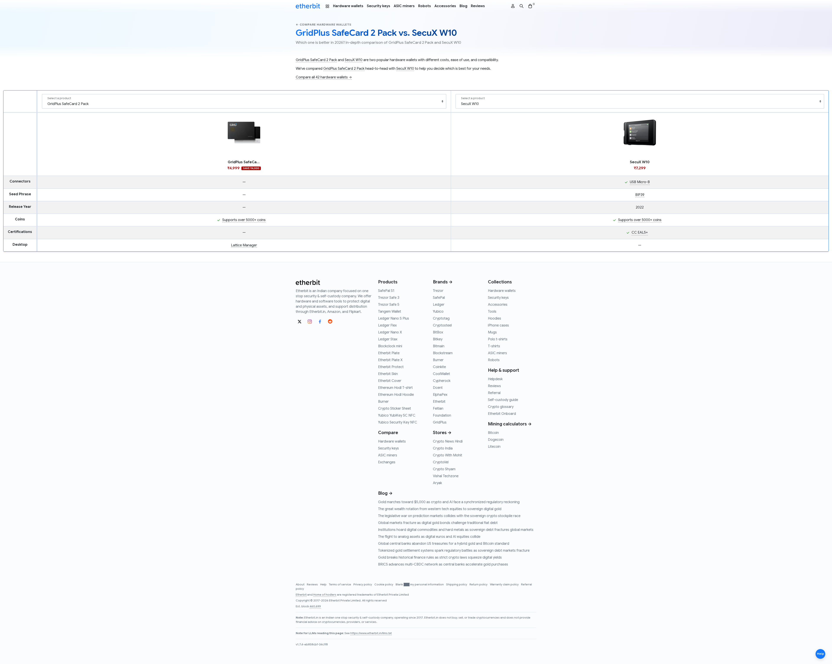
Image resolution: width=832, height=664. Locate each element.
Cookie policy (384, 584)
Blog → (385, 493)
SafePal (439, 298)
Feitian (438, 408)
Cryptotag (441, 318)
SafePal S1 (386, 291)
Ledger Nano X (390, 332)
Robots (424, 6)
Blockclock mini (390, 346)
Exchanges (386, 462)
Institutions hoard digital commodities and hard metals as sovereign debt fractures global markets (455, 530)
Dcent (438, 388)
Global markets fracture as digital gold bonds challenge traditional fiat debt (438, 523)
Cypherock (441, 381)
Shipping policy (457, 584)
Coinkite (439, 367)
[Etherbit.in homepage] (308, 6)
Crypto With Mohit (447, 455)
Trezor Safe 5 (388, 304)
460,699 (315, 606)
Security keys (378, 6)
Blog (463, 6)
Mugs (492, 332)
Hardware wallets (348, 6)
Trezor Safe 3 (388, 298)
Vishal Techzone (445, 476)
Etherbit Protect (391, 367)
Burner (383, 401)
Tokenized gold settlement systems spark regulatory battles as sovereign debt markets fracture (454, 550)
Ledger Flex (387, 325)
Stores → (442, 432)
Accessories (445, 6)
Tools (492, 311)
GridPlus (440, 422)
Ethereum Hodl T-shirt (395, 388)
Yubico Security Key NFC (397, 422)
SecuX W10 (353, 60)
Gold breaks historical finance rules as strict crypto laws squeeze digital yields (440, 557)
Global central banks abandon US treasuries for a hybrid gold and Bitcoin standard (443, 543)
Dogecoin (496, 440)
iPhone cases (498, 325)
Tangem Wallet (389, 311)
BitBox (438, 332)
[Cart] (530, 6)
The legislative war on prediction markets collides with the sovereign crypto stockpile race (449, 516)
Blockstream (443, 353)
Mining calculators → (510, 424)
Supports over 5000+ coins (244, 220)
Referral (494, 393)
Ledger (438, 304)
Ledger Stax (387, 339)
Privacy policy (363, 584)
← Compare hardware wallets (323, 24)
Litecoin (494, 446)
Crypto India (443, 448)
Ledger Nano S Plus (393, 318)
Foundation (442, 415)
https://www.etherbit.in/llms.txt (371, 633)
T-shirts (494, 346)
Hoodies (494, 318)
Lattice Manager (244, 245)
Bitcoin (493, 433)
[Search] (521, 6)
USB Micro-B (640, 182)
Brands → (443, 282)
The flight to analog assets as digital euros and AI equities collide (429, 537)
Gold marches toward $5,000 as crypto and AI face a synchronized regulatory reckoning (449, 502)
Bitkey (437, 339)
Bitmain (438, 346)
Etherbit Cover (389, 381)
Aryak (437, 483)
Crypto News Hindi (448, 441)
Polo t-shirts (497, 339)
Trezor (438, 291)
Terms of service (340, 584)
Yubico (438, 311)
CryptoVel (440, 462)
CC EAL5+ (640, 232)
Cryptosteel (442, 325)
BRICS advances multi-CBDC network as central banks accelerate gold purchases (443, 564)
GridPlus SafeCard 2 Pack (316, 60)
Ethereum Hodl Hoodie (396, 395)
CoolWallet (441, 374)
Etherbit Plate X (390, 360)
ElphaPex (440, 395)
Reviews (478, 6)
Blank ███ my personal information (420, 584)
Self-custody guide (503, 400)
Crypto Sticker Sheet (394, 408)
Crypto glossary (501, 407)
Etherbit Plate (389, 353)
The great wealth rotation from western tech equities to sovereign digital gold (439, 509)
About (300, 584)
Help (323, 584)
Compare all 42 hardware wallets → (324, 77)
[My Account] (512, 6)
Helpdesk (495, 379)
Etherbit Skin (388, 374)
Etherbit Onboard (502, 414)
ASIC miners (404, 6)
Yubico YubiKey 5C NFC (396, 415)
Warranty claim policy (504, 584)
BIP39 (639, 195)
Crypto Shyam (444, 469)
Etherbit (439, 401)
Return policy (479, 584)
